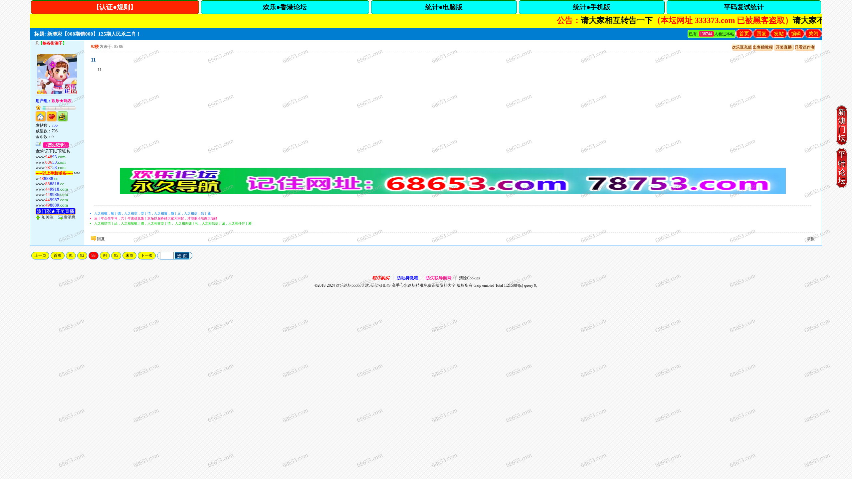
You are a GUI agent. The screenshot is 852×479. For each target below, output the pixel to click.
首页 (744, 33)
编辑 (796, 33)
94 (105, 255)
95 (116, 255)
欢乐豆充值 (742, 47)
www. (51, 156)
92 (82, 255)
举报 (811, 239)
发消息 (70, 217)
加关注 (48, 217)
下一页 (147, 255)
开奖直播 (784, 47)
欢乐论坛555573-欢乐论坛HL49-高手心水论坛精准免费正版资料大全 (396, 285)
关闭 (813, 33)
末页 (129, 255)
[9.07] (453, 193)
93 (94, 255)
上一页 (40, 255)
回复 (761, 33)
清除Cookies (469, 278)
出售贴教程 (763, 47)
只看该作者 (805, 47)
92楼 (95, 46)
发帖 (779, 33)
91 (71, 255)
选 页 (182, 255)
